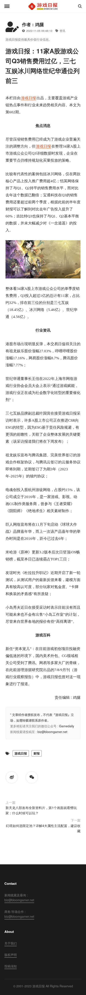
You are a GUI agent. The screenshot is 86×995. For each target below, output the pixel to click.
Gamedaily (66, 726)
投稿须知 (10, 966)
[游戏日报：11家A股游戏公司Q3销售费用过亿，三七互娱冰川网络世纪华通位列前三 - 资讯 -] (43, 6)
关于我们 (10, 943)
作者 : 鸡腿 (33, 24)
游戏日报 (28, 98)
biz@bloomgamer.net (52, 732)
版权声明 (10, 954)
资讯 (62, 31)
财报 (37, 753)
